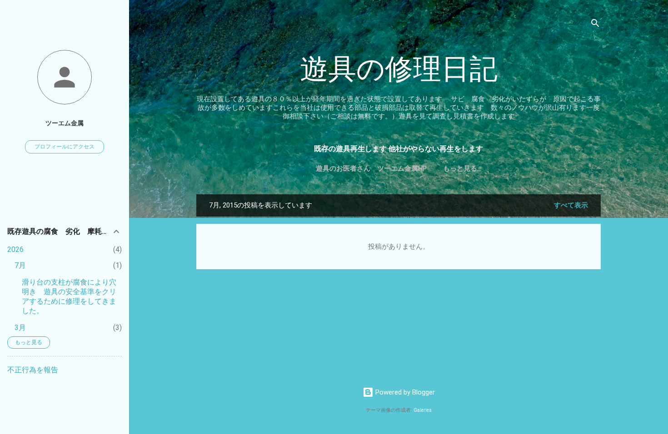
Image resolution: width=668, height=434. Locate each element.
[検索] (595, 25)
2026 (15, 249)
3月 (20, 327)
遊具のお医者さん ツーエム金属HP (371, 168)
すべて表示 (571, 205)
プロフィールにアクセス (65, 146)
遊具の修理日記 (399, 69)
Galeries (423, 410)
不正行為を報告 (32, 369)
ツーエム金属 (64, 123)
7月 (20, 265)
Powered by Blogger (404, 392)
